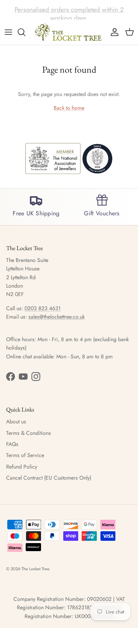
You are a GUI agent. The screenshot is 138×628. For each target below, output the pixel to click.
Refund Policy (21, 466)
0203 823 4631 (43, 308)
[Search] (25, 32)
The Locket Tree (35, 569)
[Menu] (8, 32)
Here (116, 12)
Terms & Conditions (28, 433)
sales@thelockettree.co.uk (56, 317)
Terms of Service (25, 455)
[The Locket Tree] (69, 32)
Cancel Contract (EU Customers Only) (48, 478)
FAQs (12, 444)
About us (16, 421)
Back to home (69, 108)
